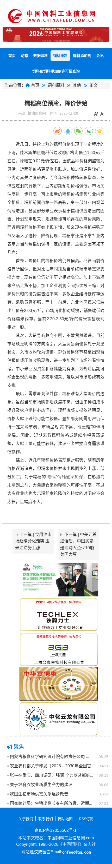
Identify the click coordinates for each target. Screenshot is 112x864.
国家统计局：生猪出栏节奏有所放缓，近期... (51, 803)
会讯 (100, 56)
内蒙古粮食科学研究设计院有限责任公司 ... (49, 756)
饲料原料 (60, 56)
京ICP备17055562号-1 (56, 830)
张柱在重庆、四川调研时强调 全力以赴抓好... (51, 775)
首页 (12, 56)
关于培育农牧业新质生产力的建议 (41, 784)
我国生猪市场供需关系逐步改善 (39, 794)
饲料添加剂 (82, 56)
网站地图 (65, 819)
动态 (24, 56)
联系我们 (45, 819)
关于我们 (25, 819)
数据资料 (40, 56)
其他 (77, 85)
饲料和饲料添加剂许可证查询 (56, 71)
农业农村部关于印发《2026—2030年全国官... (52, 766)
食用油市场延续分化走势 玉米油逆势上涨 (33, 541)
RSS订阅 (86, 819)
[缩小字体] (102, 114)
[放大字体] (96, 114)
